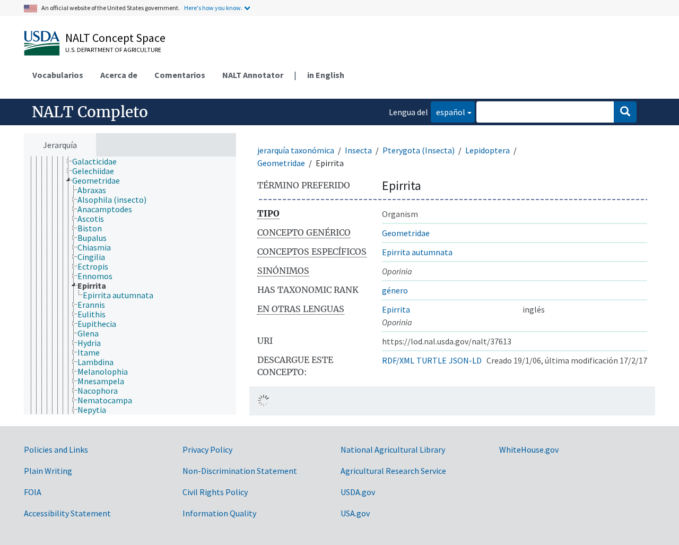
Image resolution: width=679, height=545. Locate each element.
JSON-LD (465, 360)
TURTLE (431, 360)
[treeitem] (99, 161)
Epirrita (396, 309)
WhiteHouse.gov (529, 449)
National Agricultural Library (393, 449)
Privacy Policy (207, 449)
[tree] (130, 285)
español (448, 111)
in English (325, 75)
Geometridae (281, 163)
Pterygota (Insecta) (418, 150)
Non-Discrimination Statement (239, 470)
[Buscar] (625, 112)
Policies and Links (56, 449)
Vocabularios (57, 75)
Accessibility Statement (67, 513)
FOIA (32, 492)
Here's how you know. (213, 8)
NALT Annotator (252, 75)
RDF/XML (398, 360)
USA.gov (355, 513)
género (395, 290)
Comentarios (179, 75)
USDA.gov (358, 492)
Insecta (358, 150)
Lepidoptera (487, 150)
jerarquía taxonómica (295, 150)
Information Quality (219, 513)
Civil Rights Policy (215, 492)
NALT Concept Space (115, 37)
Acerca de (118, 75)
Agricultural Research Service (393, 470)
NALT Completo (90, 112)
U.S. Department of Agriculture (113, 50)
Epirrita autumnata (417, 252)
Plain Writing (48, 470)
